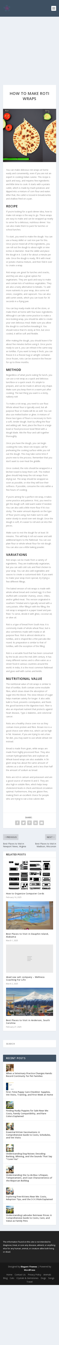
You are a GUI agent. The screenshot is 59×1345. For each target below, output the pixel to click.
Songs (51, 1278)
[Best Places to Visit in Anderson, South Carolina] (29, 1002)
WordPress (29, 1270)
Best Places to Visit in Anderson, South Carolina (28, 1021)
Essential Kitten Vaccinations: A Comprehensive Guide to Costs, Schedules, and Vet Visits (28, 1135)
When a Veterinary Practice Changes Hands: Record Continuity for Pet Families (29, 1074)
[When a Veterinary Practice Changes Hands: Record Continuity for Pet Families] (10, 1068)
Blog (5, 1278)
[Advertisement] (29, 47)
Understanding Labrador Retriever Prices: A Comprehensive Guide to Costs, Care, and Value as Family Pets (29, 1218)
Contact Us (20, 1274)
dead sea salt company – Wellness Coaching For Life (25, 978)
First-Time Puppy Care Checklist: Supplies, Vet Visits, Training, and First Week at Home (29, 1093)
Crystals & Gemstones (27, 1278)
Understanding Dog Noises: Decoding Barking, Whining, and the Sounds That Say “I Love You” (29, 1156)
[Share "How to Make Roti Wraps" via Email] (42, 823)
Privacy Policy (34, 1274)
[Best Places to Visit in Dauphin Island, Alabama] (29, 915)
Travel (29, 1281)
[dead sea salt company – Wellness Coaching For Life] (29, 959)
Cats (12, 1278)
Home (9, 1274)
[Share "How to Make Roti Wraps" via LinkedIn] (36, 823)
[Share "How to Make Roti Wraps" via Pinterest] (29, 823)
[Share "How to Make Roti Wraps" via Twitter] (23, 823)
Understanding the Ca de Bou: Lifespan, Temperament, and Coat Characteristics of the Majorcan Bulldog (29, 1178)
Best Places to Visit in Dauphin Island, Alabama (27, 935)
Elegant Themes (29, 1266)
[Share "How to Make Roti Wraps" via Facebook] (17, 823)
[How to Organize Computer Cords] (29, 875)
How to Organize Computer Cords (25, 893)
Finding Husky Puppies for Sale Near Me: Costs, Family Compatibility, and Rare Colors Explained (27, 1113)
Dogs (43, 1278)
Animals (47, 1274)
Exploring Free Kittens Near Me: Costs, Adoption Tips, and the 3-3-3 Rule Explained (29, 1198)
